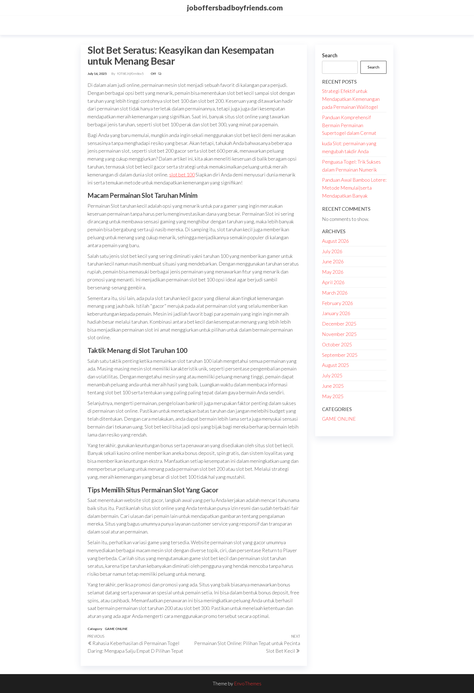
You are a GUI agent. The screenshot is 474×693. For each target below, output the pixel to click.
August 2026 (335, 241)
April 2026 (333, 282)
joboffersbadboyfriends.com (235, 7)
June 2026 (333, 261)
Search (329, 55)
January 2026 (336, 313)
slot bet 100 (182, 175)
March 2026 (335, 293)
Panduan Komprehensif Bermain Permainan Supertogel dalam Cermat (349, 125)
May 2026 (332, 272)
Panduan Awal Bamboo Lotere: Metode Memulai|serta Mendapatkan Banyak (354, 188)
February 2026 (337, 303)
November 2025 (339, 334)
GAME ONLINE (116, 629)
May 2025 (332, 396)
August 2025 (335, 365)
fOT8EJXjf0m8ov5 (130, 74)
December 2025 (339, 324)
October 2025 (337, 344)
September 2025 (339, 355)
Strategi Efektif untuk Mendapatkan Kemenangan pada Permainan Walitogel (351, 99)
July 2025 (332, 375)
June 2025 (333, 386)
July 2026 (332, 251)
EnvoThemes (247, 683)
